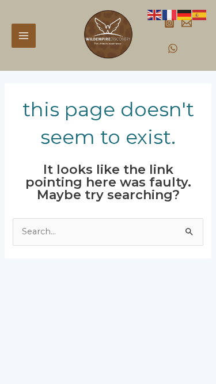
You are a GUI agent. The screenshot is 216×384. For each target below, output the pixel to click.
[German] (184, 14)
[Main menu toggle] (24, 36)
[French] (169, 14)
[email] (186, 23)
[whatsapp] (173, 48)
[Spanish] (199, 14)
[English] (154, 14)
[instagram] (169, 23)
